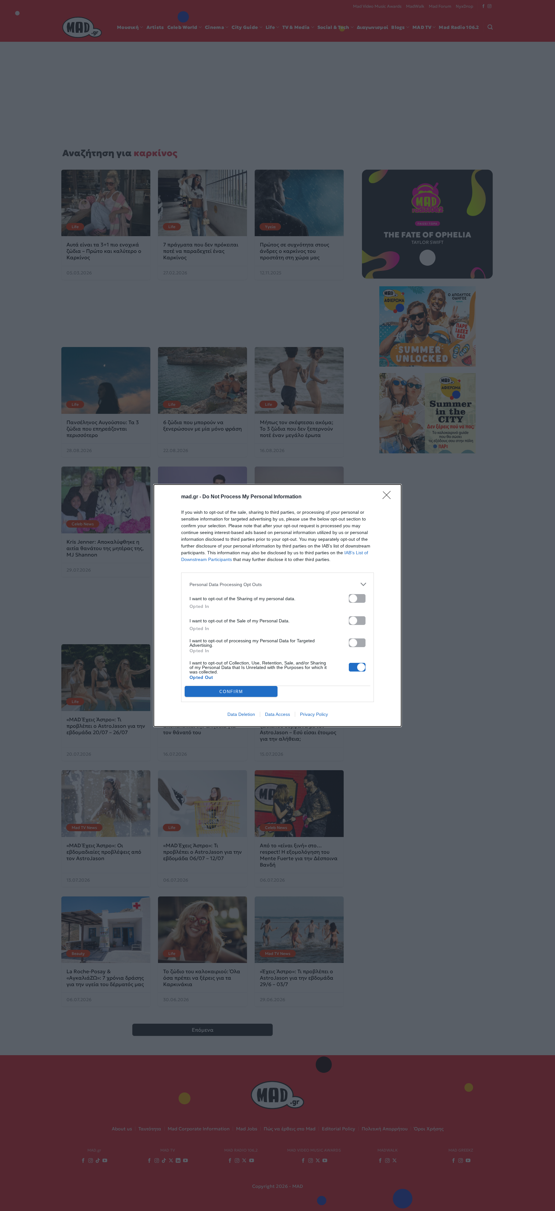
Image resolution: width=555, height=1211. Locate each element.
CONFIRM (231, 691)
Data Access (277, 714)
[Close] (389, 497)
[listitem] (277, 584)
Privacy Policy (314, 714)
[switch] (357, 598)
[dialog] (277, 605)
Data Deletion (241, 714)
